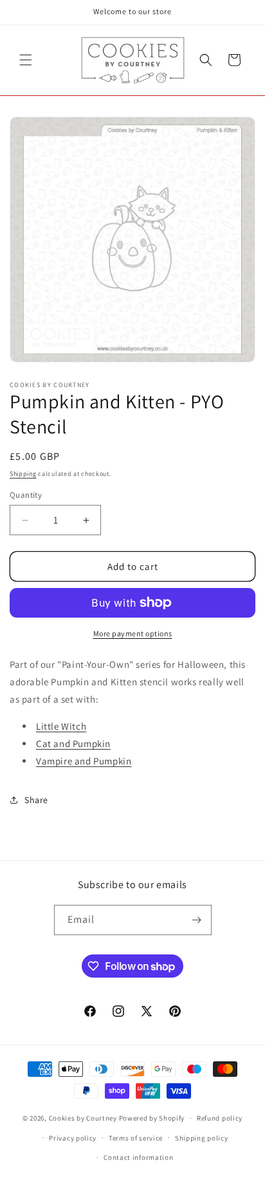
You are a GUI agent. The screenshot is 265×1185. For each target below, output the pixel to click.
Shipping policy (201, 1137)
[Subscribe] (197, 920)
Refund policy (219, 1118)
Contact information (138, 1157)
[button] (26, 60)
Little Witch (61, 726)
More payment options (132, 633)
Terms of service (136, 1137)
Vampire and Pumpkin (83, 761)
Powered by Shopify (152, 1118)
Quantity (26, 494)
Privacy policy (72, 1137)
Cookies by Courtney (83, 1118)
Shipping (23, 473)
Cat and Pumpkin (73, 743)
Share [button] (36, 800)
